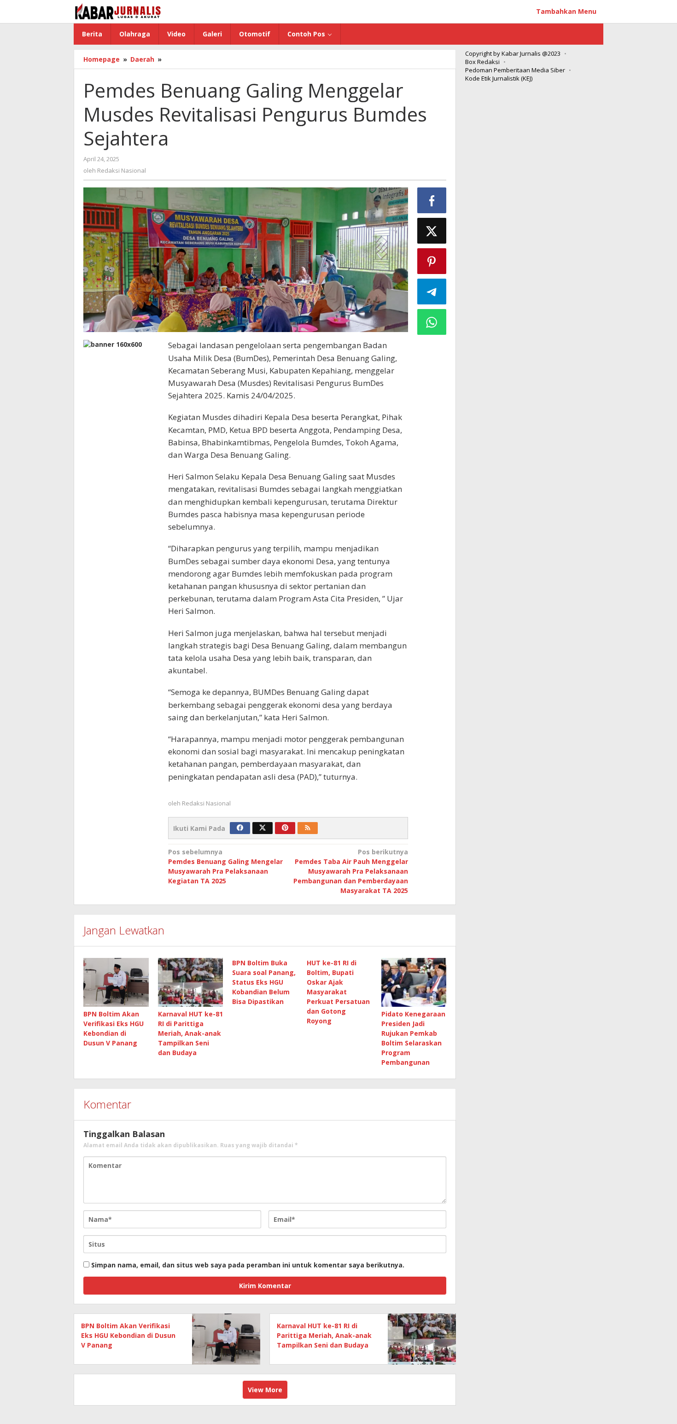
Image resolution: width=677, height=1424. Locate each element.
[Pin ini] (432, 261)
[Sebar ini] (432, 200)
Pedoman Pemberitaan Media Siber (515, 70)
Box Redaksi (482, 62)
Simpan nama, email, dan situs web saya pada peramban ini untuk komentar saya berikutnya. (247, 1265)
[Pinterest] (285, 828)
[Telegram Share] (432, 291)
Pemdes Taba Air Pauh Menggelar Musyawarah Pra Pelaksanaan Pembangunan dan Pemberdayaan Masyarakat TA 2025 (350, 871)
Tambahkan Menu (566, 11)
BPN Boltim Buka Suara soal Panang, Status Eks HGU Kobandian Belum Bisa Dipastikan (264, 982)
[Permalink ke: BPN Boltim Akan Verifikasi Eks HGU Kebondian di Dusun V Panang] (116, 982)
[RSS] (308, 828)
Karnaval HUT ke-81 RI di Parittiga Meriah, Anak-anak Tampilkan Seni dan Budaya (190, 1033)
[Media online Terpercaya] (118, 11)
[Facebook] (240, 828)
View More (265, 1389)
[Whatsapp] (432, 322)
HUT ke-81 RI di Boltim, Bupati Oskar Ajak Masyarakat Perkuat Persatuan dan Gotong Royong (338, 991)
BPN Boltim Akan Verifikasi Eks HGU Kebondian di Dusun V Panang (128, 1335)
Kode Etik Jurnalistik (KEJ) (498, 78)
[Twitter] (262, 828)
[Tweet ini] (432, 231)
